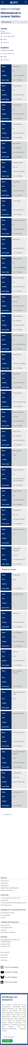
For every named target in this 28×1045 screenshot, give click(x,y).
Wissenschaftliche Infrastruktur (13, 910)
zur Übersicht (7, 814)
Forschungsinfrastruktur (7, 913)
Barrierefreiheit (5, 952)
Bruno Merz (16, 297)
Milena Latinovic (17, 258)
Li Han (15, 201)
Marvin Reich (16, 374)
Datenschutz (4, 955)
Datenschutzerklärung (8, 1028)
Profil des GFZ (5, 881)
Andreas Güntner (18, 162)
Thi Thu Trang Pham (18, 732)
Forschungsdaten (6, 915)
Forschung (5, 895)
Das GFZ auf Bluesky (11, 977)
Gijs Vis (15, 450)
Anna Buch (16, 594)
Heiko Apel (16, 66)
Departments (4, 900)
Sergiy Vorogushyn (18, 470)
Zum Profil (6, 42)
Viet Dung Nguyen (18, 335)
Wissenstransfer (5, 925)
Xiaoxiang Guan (17, 124)
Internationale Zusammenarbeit (10, 888)
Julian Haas (16, 182)
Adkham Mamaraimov (19, 692)
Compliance (4, 960)
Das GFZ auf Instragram (11, 967)
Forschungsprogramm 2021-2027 (10, 898)
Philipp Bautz (16, 575)
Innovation (4, 930)
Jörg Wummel (17, 510)
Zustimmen (6, 1040)
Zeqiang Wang (17, 491)
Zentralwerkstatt (5, 944)
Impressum (4, 957)
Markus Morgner (17, 316)
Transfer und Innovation (10, 922)
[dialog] (14, 1019)
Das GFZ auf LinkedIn (11, 982)
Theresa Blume (17, 86)
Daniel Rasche (17, 354)
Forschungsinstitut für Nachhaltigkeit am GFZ (14, 902)
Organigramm (5, 885)
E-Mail (4, 39)
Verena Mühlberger (18, 713)
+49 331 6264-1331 (8, 53)
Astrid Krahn (16, 239)
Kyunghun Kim (17, 220)
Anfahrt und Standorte (7, 890)
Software (3, 917)
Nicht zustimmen (8, 1037)
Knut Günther (16, 143)
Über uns (4, 878)
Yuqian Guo (16, 613)
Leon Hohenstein (18, 632)
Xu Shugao (16, 792)
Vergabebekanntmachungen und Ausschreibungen (10, 940)
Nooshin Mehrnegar (18, 278)
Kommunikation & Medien (8, 932)
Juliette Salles (17, 773)
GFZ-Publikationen (6, 905)
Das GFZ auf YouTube (11, 972)
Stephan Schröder (18, 412)
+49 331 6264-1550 (9, 36)
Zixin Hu (15, 651)
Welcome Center (5, 946)
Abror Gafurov (17, 105)
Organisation (4, 883)
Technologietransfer (6, 927)
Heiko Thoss (16, 431)
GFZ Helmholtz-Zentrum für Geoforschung (14, 2)
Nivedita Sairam (17, 393)
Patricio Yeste (17, 529)
